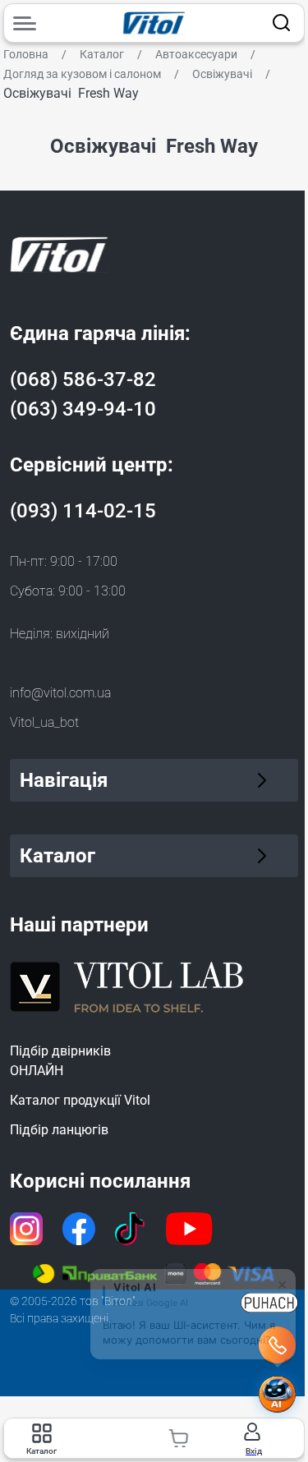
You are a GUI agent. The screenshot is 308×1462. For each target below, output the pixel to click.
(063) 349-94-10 (83, 409)
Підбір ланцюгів (59, 1130)
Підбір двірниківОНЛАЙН (60, 1060)
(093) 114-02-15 (83, 510)
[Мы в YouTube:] (190, 1228)
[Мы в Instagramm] (26, 1228)
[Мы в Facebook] (78, 1228)
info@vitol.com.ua (60, 693)
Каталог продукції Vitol (80, 1100)
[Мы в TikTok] (130, 1228)
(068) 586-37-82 (83, 379)
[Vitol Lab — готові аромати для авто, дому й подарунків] (127, 984)
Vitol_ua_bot (44, 722)
